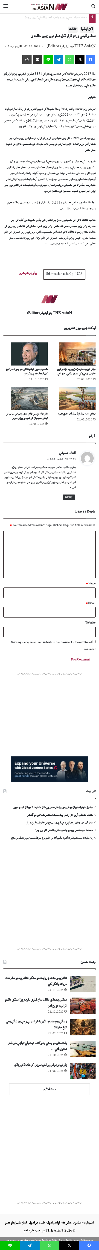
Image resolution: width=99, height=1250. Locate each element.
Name (91, 583)
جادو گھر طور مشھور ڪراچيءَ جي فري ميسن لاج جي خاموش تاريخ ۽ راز (59, 823)
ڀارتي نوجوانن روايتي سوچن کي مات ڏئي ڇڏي (40, 1065)
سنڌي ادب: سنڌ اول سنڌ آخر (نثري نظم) (77, 414)
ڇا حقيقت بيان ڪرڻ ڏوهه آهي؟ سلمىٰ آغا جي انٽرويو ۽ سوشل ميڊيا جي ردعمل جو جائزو (52, 838)
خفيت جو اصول (37, 1223)
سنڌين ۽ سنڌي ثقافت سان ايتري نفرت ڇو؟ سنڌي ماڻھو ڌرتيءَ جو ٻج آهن (36, 1003)
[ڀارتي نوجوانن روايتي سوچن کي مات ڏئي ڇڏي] (83, 1071)
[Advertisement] (49, 897)
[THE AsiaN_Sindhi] (49, 6)
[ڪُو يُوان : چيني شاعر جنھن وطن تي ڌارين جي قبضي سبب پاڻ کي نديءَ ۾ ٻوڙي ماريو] (25, 398)
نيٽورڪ (66, 1223)
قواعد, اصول (53, 1223)
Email (91, 603)
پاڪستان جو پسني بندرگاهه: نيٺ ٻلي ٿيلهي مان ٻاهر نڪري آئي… (37, 1047)
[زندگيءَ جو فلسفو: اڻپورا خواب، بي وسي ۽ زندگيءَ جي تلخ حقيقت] (83, 1027)
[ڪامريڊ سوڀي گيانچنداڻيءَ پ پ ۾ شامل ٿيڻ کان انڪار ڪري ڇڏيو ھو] (25, 354)
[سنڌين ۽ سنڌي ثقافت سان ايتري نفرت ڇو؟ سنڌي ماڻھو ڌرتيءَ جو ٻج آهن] (83, 1006)
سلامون (77, 1223)
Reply (69, 497)
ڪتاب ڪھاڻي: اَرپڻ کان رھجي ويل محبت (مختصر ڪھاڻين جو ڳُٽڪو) (59, 815)
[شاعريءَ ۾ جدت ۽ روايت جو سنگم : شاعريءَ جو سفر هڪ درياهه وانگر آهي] (83, 984)
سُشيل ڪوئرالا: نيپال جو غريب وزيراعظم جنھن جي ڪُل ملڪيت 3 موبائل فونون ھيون (53, 807)
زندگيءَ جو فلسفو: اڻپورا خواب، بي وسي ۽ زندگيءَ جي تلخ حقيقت (36, 1025)
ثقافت (72, 29)
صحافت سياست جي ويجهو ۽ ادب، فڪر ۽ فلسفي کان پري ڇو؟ (56, 18)
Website (90, 623)
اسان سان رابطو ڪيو (16, 1223)
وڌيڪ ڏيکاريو (49, 1089)
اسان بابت (89, 1223)
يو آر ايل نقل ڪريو (28, 274)
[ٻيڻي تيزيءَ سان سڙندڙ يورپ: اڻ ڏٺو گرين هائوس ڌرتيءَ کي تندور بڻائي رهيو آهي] (73, 354)
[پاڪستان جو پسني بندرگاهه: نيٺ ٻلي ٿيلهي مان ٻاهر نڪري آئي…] (83, 1049)
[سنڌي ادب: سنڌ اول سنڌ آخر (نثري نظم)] (73, 398)
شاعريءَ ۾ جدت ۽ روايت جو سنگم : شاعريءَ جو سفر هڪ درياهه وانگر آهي (36, 982)
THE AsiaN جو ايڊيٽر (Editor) (71, 47)
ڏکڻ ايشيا (87, 29)
